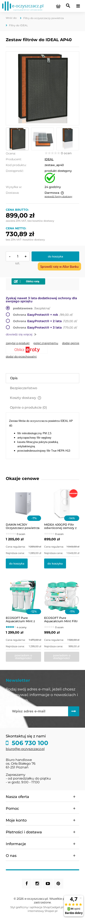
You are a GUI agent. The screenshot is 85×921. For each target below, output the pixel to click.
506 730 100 (29, 743)
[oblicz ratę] (42, 350)
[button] (18, 343)
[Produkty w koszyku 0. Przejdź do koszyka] (58, 6)
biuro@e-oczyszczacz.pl (25, 749)
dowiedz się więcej (19, 334)
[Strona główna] (22, 6)
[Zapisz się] (73, 711)
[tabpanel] (42, 436)
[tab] (42, 378)
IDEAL (49, 159)
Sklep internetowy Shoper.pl (51, 909)
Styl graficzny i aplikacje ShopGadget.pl (37, 907)
